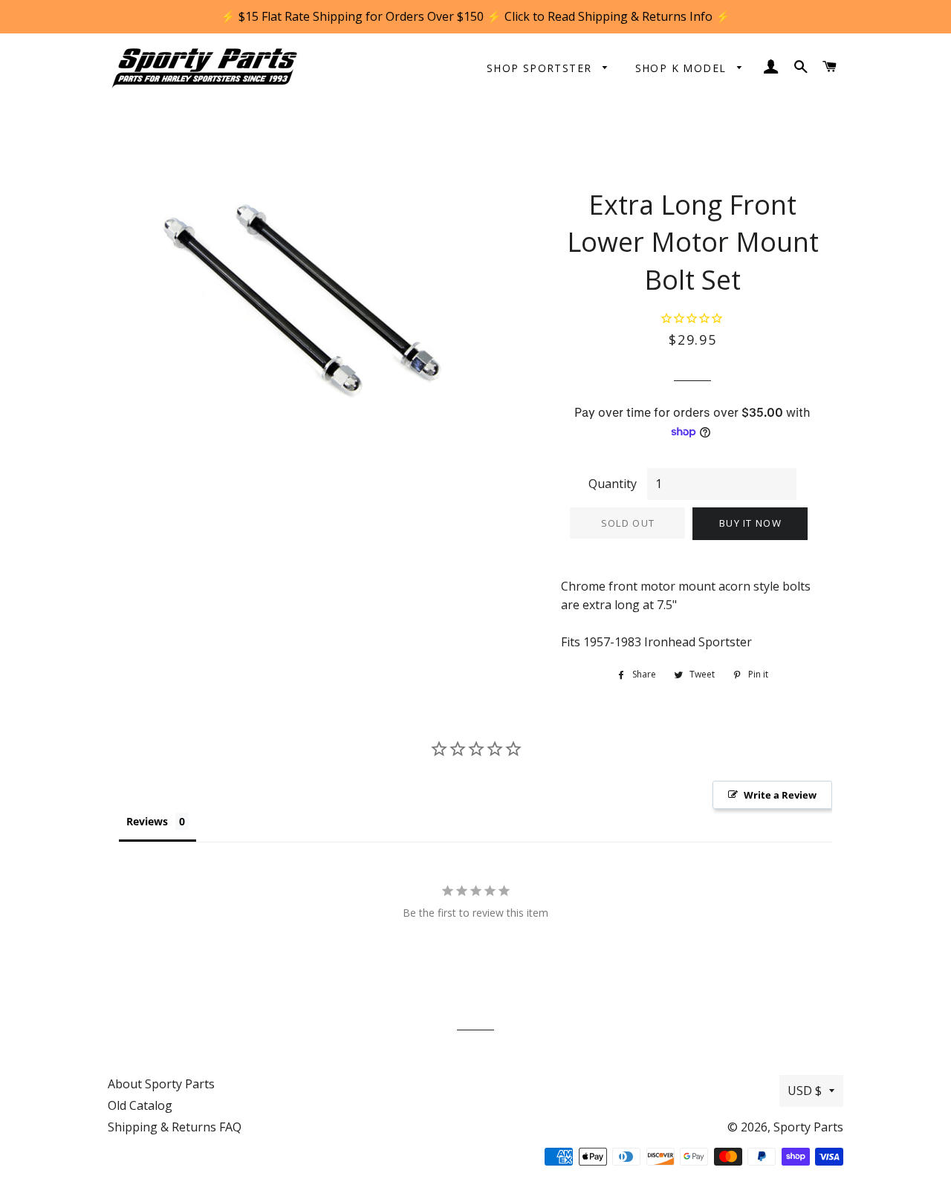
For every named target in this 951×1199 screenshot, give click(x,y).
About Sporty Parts (161, 1084)
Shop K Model (682, 68)
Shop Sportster (541, 68)
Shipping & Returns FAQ (174, 1127)
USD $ (805, 1090)
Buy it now (750, 523)
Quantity (612, 483)
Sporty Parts (808, 1127)
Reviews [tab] (147, 821)
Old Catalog (140, 1105)
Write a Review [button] (780, 795)
